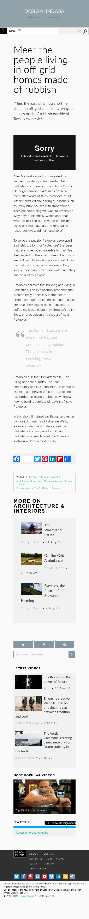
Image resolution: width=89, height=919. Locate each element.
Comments (57, 488)
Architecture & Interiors (29, 481)
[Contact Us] (72, 876)
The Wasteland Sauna (53, 529)
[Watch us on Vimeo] (51, 876)
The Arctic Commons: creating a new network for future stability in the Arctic (43, 742)
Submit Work (55, 858)
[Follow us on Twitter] (23, 644)
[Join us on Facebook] (44, 644)
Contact (49, 853)
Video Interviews (27, 723)
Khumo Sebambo (50, 477)
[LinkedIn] (52, 458)
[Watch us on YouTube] (44, 876)
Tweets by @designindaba (32, 832)
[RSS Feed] (65, 876)
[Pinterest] (45, 458)
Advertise (35, 858)
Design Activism (53, 481)
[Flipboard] (60, 458)
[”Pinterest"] (64, 644)
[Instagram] (37, 876)
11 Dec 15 (30, 477)
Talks (47, 688)
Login (33, 863)
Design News (31, 542)
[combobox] (69, 31)
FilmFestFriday (42, 488)
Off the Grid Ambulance (54, 558)
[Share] (67, 458)
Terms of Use (38, 868)
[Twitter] (37, 458)
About (33, 853)
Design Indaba (27, 895)
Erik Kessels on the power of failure (57, 679)
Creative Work (24, 488)
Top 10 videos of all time (30, 810)
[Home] (44, 11)
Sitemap (48, 863)
